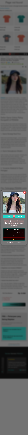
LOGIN (8, 216)
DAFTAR (20, 216)
